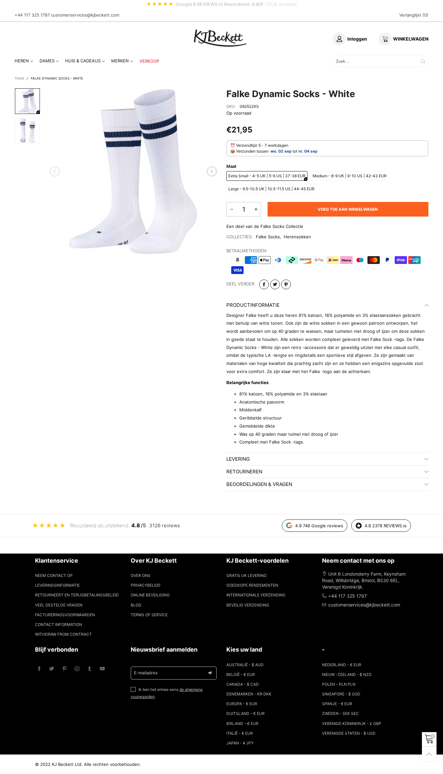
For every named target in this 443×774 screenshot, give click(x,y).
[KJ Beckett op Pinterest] (64, 669)
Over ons (140, 575)
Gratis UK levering (246, 575)
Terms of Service (149, 614)
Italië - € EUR (239, 733)
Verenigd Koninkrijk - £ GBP (351, 723)
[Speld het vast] (286, 284)
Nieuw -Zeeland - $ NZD (347, 674)
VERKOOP (149, 61)
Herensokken (297, 236)
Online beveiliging (150, 595)
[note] (221, 4)
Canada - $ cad (242, 684)
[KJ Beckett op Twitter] (52, 669)
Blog (136, 605)
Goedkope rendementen (252, 585)
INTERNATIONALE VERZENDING (255, 595)
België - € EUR (240, 674)
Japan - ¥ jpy (240, 743)
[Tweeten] (275, 284)
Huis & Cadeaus (83, 60)
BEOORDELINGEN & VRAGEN (259, 484)
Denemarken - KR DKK (248, 694)
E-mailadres (146, 672)
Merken (120, 60)
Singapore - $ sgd (341, 694)
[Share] (264, 284)
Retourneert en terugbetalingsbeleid (77, 595)
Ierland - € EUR (242, 723)
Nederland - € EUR (341, 664)
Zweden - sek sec (340, 713)
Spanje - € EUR (337, 703)
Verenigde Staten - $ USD (349, 733)
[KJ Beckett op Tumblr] (90, 669)
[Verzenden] (423, 61)
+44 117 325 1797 (32, 15)
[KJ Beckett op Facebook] (39, 669)
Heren (22, 60)
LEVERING (238, 459)
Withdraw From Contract (63, 634)
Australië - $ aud (245, 664)
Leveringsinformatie (57, 585)
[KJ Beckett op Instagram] (77, 669)
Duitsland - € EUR (245, 713)
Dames (47, 60)
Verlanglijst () (413, 15)
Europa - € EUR (241, 703)
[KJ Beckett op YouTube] (102, 669)
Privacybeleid (146, 585)
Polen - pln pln (338, 684)
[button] (55, 172)
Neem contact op (54, 575)
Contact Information (58, 624)
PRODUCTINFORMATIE (253, 305)
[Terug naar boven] (429, 754)
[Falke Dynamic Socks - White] (133, 171)
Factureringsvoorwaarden (65, 614)
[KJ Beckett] (220, 38)
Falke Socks (268, 236)
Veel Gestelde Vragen (58, 605)
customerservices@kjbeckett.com (85, 15)
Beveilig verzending (247, 605)
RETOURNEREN (244, 471)
